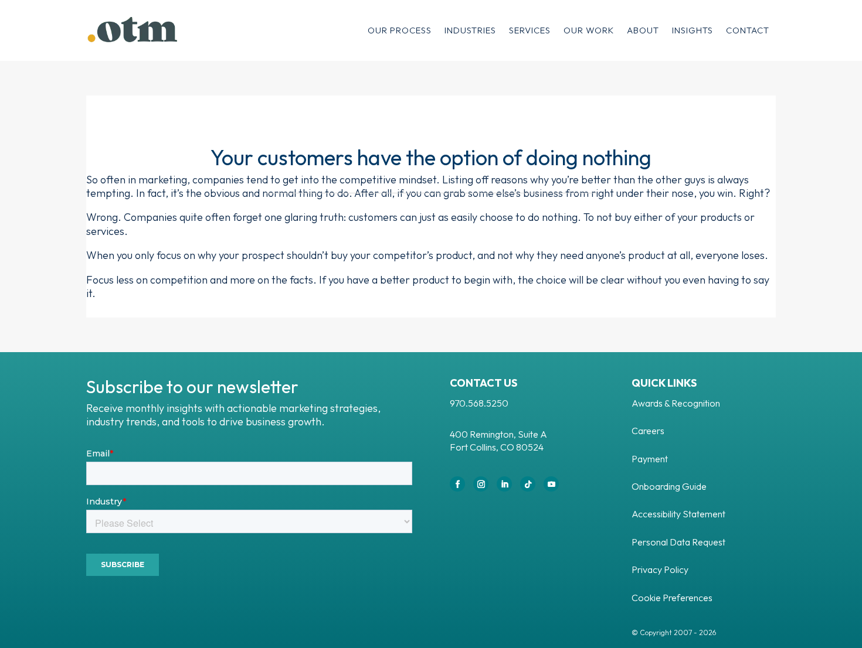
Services (530, 30)
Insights (692, 30)
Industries (470, 30)
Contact (747, 30)
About (643, 30)
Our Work (589, 30)
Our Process (400, 30)
